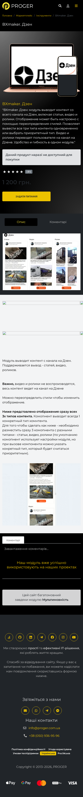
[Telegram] (41, 637)
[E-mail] (25, 711)
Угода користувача (59, 749)
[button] (76, 6)
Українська (48, 753)
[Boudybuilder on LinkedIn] (31, 637)
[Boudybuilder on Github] (20, 637)
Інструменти (43, 15)
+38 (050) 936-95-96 (44, 736)
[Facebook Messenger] (58, 711)
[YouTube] (74, 637)
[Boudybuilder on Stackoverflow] (9, 637)
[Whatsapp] (36, 711)
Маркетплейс (24, 15)
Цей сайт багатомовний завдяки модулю (41, 597)
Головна (7, 15)
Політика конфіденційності (28, 749)
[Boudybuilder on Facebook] (52, 637)
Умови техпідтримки (25, 753)
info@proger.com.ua (44, 728)
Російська (64, 753)
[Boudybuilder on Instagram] (63, 637)
